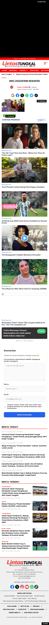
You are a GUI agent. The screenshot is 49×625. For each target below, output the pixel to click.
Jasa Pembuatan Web (25, 596)
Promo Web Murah (19, 598)
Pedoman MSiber (37, 609)
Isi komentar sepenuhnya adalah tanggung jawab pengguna (22, 360)
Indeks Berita (14, 612)
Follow (41, 331)
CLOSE (45, 623)
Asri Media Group (31, 612)
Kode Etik (22, 609)
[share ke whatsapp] (27, 97)
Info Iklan (24, 606)
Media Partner (39, 596)
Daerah (23, 70)
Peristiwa (34, 70)
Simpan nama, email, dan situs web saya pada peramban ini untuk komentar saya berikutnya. (24, 406)
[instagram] (22, 588)
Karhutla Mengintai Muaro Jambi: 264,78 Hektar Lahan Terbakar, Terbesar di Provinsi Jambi (16, 533)
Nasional (13, 70)
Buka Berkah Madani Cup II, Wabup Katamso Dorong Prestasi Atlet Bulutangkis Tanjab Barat (16, 546)
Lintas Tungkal (22, 87)
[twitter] (17, 588)
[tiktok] (36, 588)
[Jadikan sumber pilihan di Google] (13, 97)
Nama (6, 384)
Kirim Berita (32, 598)
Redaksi (36, 606)
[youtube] (27, 588)
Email (6, 394)
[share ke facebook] (18, 97)
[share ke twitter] (22, 97)
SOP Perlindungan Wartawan (35, 601)
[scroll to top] (45, 612)
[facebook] (12, 588)
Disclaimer (12, 606)
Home (4, 70)
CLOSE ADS (42, 1)
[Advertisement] (24, 30)
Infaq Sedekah (9, 596)
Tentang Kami (8, 609)
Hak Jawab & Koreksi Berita (13, 601)
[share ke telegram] (32, 97)
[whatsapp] (32, 588)
